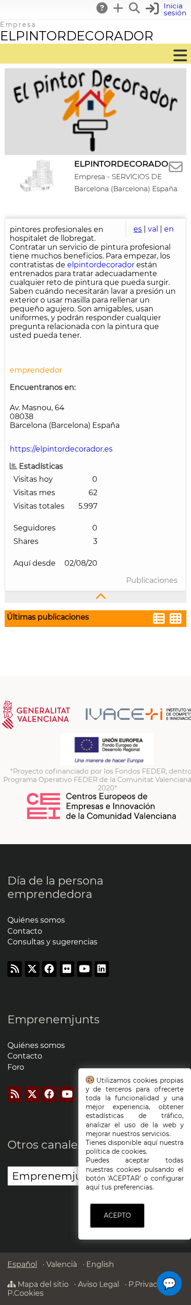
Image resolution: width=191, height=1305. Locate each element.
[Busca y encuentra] (135, 8)
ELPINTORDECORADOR (76, 36)
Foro (15, 1067)
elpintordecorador (101, 264)
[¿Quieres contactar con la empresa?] (176, 167)
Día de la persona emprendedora (55, 887)
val (153, 229)
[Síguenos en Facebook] (49, 968)
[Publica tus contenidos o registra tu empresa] (119, 8)
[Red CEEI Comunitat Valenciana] (101, 818)
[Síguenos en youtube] (84, 968)
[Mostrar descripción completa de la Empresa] (95, 597)
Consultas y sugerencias (52, 941)
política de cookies (116, 1151)
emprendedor (36, 370)
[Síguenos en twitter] (32, 968)
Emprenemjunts (53, 1019)
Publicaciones (152, 580)
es (138, 229)
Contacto (24, 931)
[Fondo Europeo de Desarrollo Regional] (107, 763)
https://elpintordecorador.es (61, 449)
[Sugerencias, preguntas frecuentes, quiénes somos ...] (102, 8)
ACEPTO (117, 1215)
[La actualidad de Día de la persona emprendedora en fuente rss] (14, 968)
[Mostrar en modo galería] (176, 620)
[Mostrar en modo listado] (159, 620)
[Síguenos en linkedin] (102, 968)
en (169, 229)
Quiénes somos (36, 920)
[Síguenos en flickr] (67, 968)
